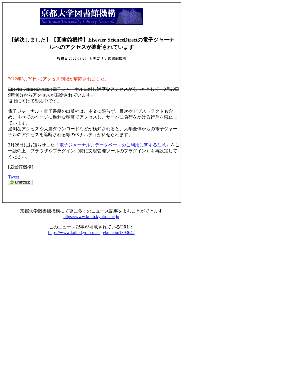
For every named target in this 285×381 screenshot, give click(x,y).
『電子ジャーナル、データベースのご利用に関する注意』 (113, 145)
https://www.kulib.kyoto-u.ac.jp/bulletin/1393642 (91, 232)
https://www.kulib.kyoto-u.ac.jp (91, 216)
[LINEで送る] (20, 183)
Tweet (13, 177)
